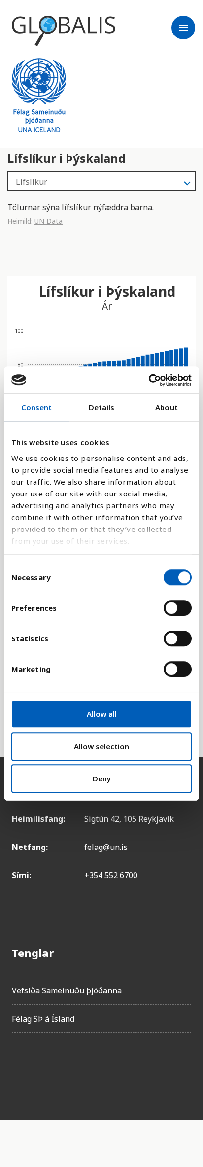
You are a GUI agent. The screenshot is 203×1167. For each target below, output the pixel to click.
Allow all (102, 714)
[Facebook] (20, 1068)
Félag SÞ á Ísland (43, 1018)
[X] (75, 1068)
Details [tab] (102, 407)
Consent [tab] (36, 407)
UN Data (48, 221)
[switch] (178, 608)
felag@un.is (106, 847)
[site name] (63, 31)
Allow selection (101, 746)
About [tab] (166, 407)
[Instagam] (47, 1068)
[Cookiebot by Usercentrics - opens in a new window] (148, 380)
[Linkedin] (102, 1068)
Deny (102, 778)
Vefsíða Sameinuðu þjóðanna (67, 990)
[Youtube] (130, 1068)
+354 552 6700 (110, 875)
